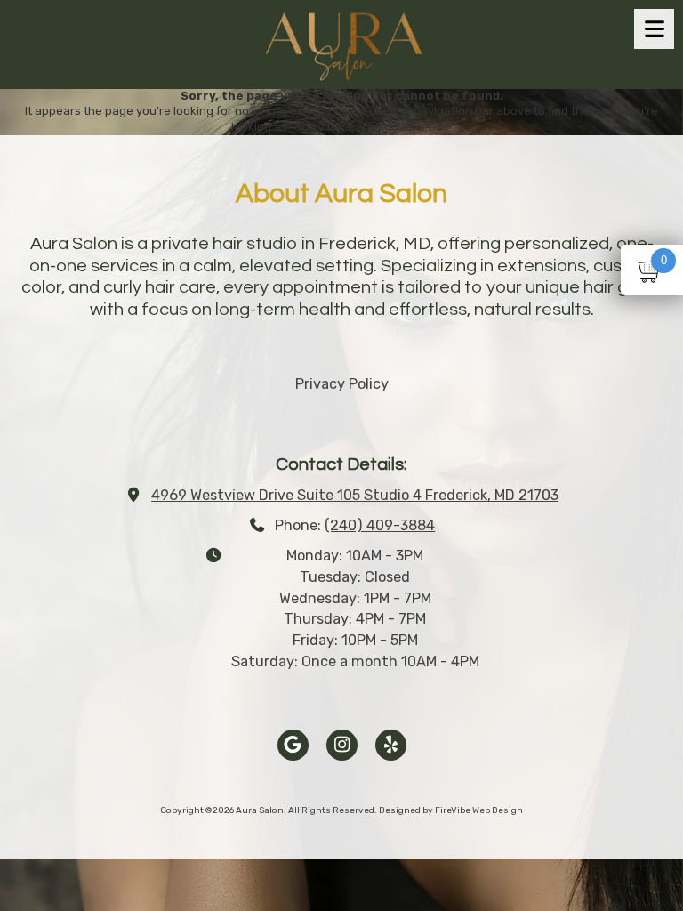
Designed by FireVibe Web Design (451, 810)
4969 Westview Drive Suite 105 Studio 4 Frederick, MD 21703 (354, 495)
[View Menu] (654, 29)
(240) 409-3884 (380, 525)
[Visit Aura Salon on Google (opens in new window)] (293, 745)
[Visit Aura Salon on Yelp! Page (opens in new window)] (390, 745)
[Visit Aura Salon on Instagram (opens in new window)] (342, 745)
